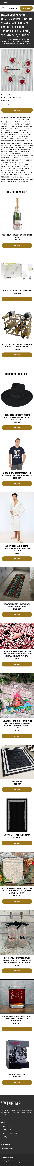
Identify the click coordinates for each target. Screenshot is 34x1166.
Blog (5, 1137)
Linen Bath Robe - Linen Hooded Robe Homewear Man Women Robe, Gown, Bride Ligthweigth (17, 548)
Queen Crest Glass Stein (17, 1074)
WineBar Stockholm (10, 1133)
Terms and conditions (23, 1161)
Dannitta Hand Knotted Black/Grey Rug (17, 835)
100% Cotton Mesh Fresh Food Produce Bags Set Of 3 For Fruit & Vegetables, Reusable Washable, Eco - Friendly (17, 890)
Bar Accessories (14, 95)
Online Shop (26, 8)
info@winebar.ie (5, 2)
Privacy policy (14, 1163)
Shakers (22, 95)
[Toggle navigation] (3, 8)
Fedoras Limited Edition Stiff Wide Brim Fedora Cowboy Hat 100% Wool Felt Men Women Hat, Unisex (17, 417)
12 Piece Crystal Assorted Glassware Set (17, 291)
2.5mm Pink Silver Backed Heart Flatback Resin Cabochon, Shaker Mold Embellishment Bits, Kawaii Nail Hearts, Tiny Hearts (17, 653)
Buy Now (17, 110)
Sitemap (21, 1163)
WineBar (7, 1126)
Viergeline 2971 (17, 781)
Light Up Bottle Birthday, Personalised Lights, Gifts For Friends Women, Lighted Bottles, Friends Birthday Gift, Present (17, 960)
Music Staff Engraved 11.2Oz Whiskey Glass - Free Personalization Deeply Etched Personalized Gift (17, 1018)
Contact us (11, 1161)
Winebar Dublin (9, 1130)
